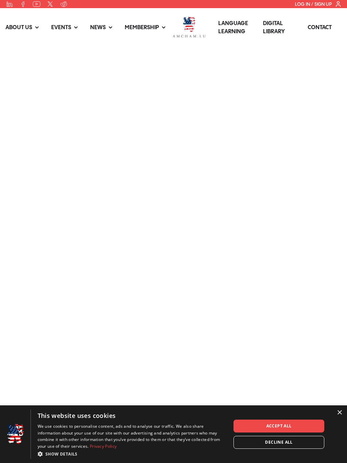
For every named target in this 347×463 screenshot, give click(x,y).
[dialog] (173, 434)
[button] (132, 454)
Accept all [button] (279, 426)
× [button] (339, 412)
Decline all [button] (278, 442)
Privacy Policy (103, 446)
